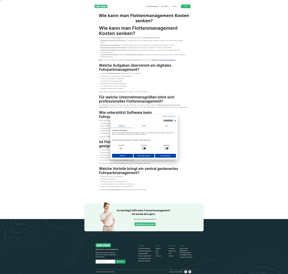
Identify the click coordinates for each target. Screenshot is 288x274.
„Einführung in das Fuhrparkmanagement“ (163, 60)
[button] (165, 6)
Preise (175, 6)
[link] (185, 271)
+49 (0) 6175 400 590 (186, 257)
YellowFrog (111, 271)
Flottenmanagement (152, 6)
